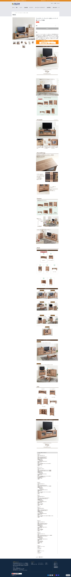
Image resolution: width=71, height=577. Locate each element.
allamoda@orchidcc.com (55, 0)
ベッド (21, 7)
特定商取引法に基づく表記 (34, 564)
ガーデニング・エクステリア (40, 7)
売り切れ (47, 28)
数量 (36, 25)
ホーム (13, 7)
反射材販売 (49, 7)
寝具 (17, 7)
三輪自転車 (26, 7)
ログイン (52, 3)
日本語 (18, 573)
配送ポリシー (46, 564)
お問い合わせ (55, 7)
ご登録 (55, 3)
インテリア (31, 7)
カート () (58, 3)
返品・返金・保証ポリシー (41, 564)
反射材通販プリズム (14, 575)
